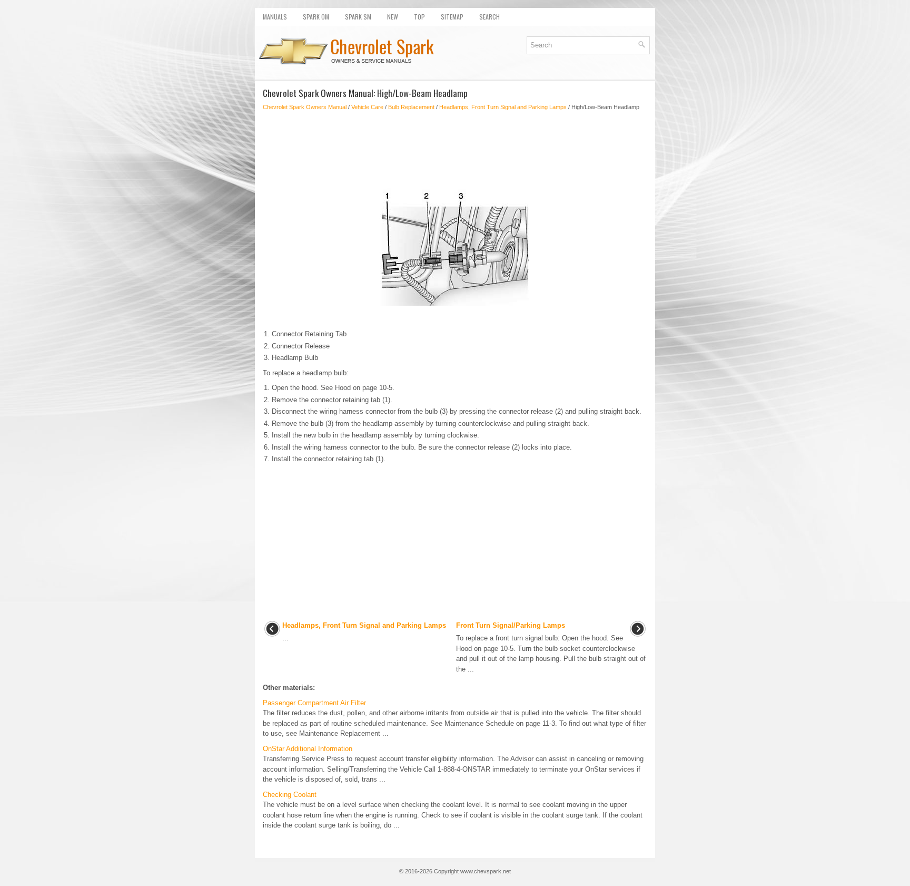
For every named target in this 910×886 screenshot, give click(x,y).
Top (419, 16)
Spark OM (316, 16)
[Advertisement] (455, 147)
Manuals (275, 16)
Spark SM (358, 16)
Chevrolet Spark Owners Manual (305, 107)
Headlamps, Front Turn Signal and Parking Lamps (503, 107)
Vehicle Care (367, 107)
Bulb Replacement (411, 107)
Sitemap (452, 16)
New (392, 16)
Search (489, 16)
